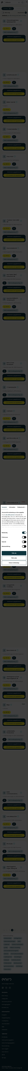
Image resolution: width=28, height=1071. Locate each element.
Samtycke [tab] (4, 507)
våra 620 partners (10, 514)
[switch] (24, 537)
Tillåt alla (14, 553)
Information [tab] (12, 507)
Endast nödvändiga (14, 562)
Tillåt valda (14, 558)
